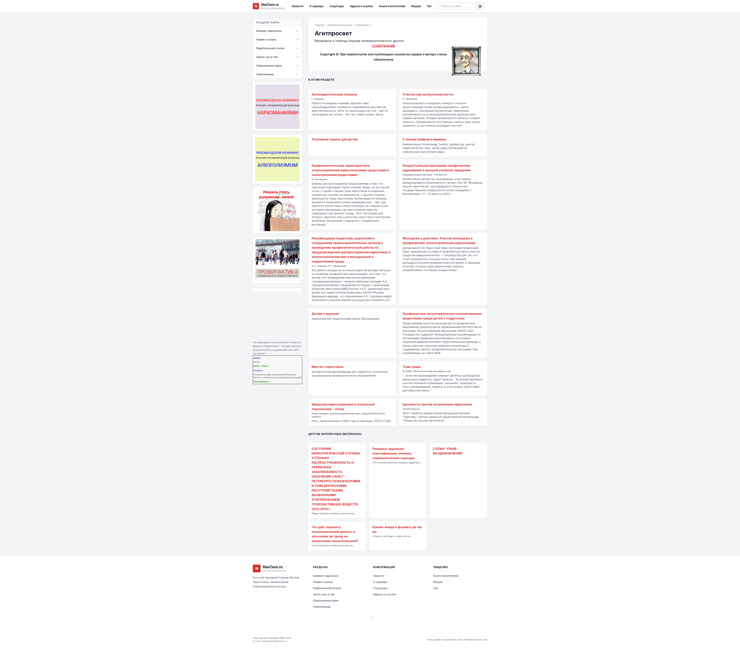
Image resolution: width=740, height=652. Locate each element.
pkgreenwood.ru (262, 349)
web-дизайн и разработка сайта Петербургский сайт (457, 639)
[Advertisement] (272, 315)
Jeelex (257, 357)
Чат (429, 6)
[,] (277, 260)
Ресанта (258, 370)
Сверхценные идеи (325, 600)
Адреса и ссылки (361, 6)
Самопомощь (322, 606)
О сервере (316, 6)
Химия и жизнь (323, 582)
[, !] (277, 210)
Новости (297, 6)
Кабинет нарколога (325, 575)
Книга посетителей (392, 6)
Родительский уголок (340, 25)
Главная (319, 25)
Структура (337, 6)
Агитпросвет (363, 25)
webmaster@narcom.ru (274, 641)
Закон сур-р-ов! (323, 594)
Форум (416, 6)
